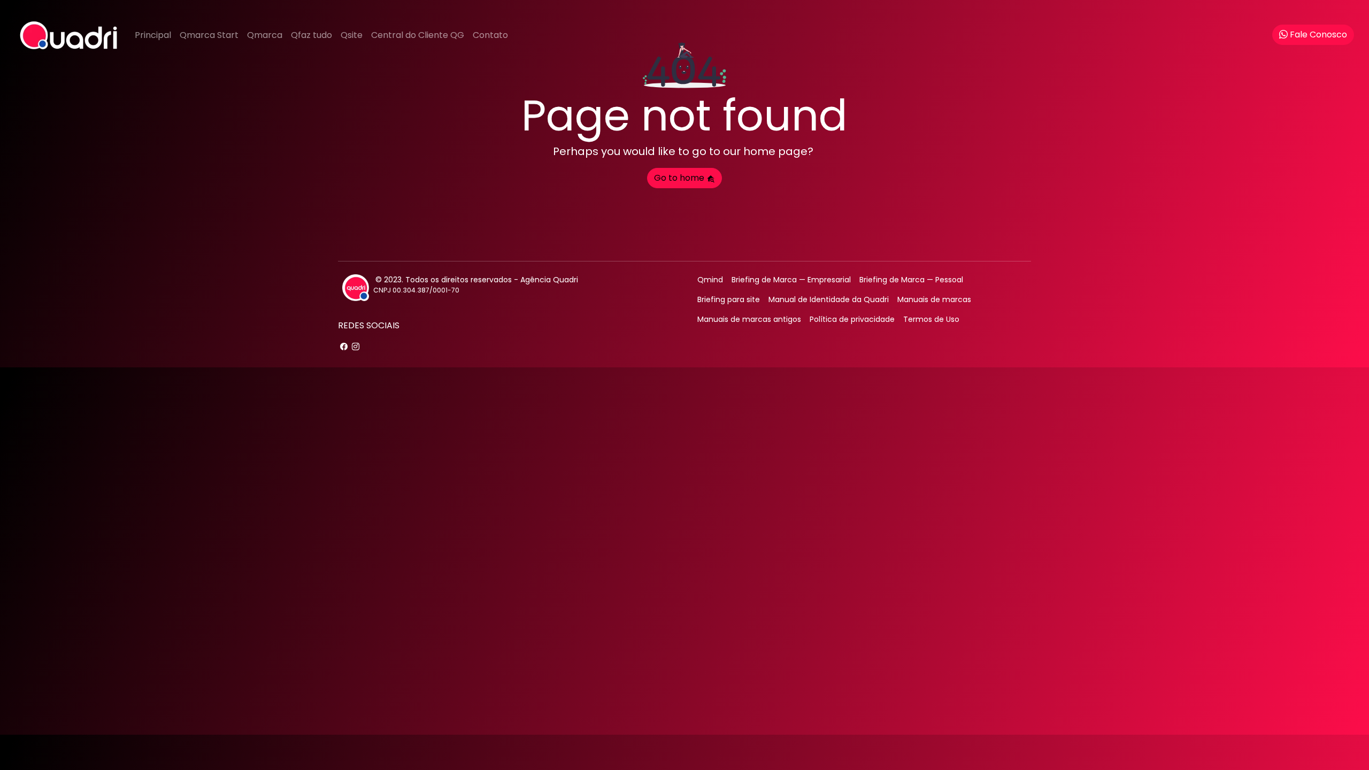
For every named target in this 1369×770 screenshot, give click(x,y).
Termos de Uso (931, 319)
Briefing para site (728, 299)
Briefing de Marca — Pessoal (911, 279)
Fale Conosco (1318, 34)
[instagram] (356, 347)
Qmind (710, 279)
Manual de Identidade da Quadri (828, 299)
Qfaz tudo (311, 35)
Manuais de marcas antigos (749, 319)
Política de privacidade (852, 319)
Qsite (352, 35)
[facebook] (344, 347)
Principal (153, 35)
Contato (490, 35)
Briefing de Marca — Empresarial (791, 279)
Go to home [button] (680, 178)
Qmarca (264, 35)
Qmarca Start (209, 35)
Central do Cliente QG (417, 35)
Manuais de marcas (934, 299)
